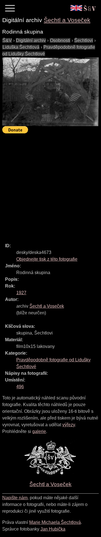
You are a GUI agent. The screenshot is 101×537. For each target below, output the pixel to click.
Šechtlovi (83, 40)
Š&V (7, 40)
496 (20, 386)
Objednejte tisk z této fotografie (46, 259)
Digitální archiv (31, 40)
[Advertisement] (50, 185)
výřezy (68, 424)
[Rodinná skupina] (50, 91)
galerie (39, 431)
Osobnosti (60, 40)
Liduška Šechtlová (21, 47)
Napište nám (14, 497)
